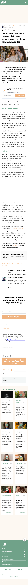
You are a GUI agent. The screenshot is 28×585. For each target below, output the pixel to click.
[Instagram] (8, 287)
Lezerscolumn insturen (8, 559)
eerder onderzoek (18, 229)
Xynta (16, 576)
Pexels (25, 63)
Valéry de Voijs (8, 25)
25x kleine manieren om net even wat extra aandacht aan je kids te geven (14, 256)
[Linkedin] (10, 287)
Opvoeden (15, 25)
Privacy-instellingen (7, 564)
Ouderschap (5, 556)
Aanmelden (20, 95)
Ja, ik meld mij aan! (14, 317)
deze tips (16, 245)
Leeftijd (4, 554)
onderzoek (15, 131)
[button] (23, 549)
